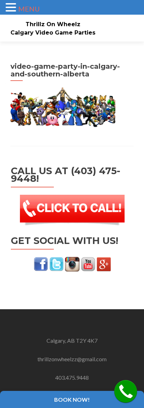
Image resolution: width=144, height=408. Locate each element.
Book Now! (72, 399)
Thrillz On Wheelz (53, 24)
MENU (29, 9)
